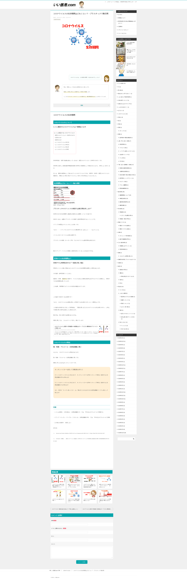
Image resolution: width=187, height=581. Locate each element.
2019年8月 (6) (121, 405)
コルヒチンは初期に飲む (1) (126, 256)
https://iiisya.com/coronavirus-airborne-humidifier (64, 329)
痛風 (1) (120, 252)
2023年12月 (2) (121, 341)
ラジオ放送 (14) (121, 83)
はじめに (120, 14)
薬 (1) (119, 120)
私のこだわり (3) (123, 322)
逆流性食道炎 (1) (123, 249)
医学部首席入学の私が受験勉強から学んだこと (127, 22)
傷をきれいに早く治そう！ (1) (125, 93)
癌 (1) (121, 283)
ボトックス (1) (123, 130)
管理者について (121, 17)
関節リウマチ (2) (122, 222)
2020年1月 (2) (121, 388)
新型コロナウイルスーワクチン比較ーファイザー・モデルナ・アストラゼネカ (74, 486)
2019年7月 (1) (121, 409)
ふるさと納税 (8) (123, 293)
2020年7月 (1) (121, 371)
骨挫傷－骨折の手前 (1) (125, 218)
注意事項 (120, 26)
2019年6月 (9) (121, 412)
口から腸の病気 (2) (122, 242)
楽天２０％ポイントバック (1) (128, 313)
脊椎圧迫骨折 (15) (124, 198)
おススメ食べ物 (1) (125, 306)
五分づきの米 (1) (125, 329)
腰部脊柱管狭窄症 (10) (125, 202)
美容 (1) (120, 127)
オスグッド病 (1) (123, 181)
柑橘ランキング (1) (125, 300)
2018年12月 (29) (122, 432)
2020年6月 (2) (121, 375)
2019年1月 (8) (121, 429)
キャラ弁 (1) (122, 289)
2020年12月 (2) (121, 365)
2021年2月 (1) (121, 361)
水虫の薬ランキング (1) (123, 100)
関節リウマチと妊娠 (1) (125, 229)
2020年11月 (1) (121, 368)
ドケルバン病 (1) (123, 147)
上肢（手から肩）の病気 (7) (124, 141)
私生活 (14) (120, 286)
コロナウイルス (57, 19)
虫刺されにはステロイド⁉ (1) (125, 103)
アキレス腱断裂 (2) (124, 185)
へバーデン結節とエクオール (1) (127, 151)
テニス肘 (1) (122, 157)
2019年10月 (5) (121, 398)
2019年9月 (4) (121, 402)
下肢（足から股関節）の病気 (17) (126, 164)
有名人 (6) (120, 117)
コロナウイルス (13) (123, 113)
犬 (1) (119, 86)
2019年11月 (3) (121, 395)
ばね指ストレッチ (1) (124, 154)
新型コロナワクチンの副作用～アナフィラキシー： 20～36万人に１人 (105, 486)
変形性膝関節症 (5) (124, 188)
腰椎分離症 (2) (123, 205)
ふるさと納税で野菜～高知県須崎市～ (131, 43)
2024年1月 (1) (121, 337)
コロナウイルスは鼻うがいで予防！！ (58, 500)
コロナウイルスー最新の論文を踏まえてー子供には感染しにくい (74, 500)
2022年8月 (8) (121, 348)
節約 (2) (121, 310)
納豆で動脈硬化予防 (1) (125, 239)
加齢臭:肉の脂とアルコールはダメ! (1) (127, 259)
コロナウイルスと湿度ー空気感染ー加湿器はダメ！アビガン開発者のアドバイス (58, 486)
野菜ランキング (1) (125, 303)
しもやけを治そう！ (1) (123, 107)
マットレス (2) (124, 325)
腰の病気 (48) (121, 191)
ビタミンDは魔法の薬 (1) (127, 215)
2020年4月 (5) (121, 382)
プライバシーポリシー (123, 29)
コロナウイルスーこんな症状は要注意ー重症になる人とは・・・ (105, 500)
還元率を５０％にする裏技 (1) (128, 296)
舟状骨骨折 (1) (123, 144)
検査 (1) (120, 134)
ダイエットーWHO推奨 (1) (126, 235)
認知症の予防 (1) (123, 269)
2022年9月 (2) (121, 344)
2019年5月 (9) (121, 415)
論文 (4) (120, 266)
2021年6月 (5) (121, 354)
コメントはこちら (122, 33)
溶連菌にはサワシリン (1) (125, 245)
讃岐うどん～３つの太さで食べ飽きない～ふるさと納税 (131, 51)
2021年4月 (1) (121, 358)
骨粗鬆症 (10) (123, 212)
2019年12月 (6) (121, 392)
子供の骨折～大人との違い (131, 64)
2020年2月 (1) (121, 385)
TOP (55, 570)
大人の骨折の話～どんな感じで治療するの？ (131, 71)
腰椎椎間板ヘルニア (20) (125, 195)
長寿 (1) (121, 279)
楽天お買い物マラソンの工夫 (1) (127, 317)
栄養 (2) (120, 232)
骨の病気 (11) (121, 208)
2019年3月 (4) (121, 422)
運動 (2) (121, 273)
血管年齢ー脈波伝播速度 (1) (126, 137)
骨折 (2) (120, 124)
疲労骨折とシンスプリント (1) (127, 178)
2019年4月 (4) (121, 419)
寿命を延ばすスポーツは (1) (127, 276)
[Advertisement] (81, 64)
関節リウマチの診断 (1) (125, 225)
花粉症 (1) (120, 262)
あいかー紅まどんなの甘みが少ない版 (131, 57)
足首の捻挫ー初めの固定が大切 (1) (128, 174)
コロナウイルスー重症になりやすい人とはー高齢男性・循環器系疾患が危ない (89, 486)
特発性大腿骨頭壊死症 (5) (125, 168)
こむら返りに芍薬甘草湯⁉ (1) (125, 97)
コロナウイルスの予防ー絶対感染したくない (89, 500)
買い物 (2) (120, 90)
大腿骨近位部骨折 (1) (124, 171)
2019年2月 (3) (121, 426)
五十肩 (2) (122, 161)
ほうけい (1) (121, 110)
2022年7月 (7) (121, 351)
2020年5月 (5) (121, 378)
